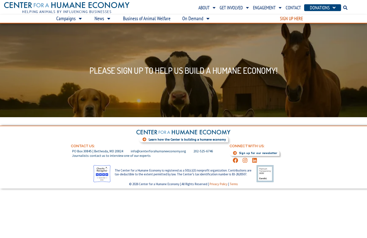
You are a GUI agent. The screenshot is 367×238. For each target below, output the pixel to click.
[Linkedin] (254, 160)
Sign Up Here (291, 19)
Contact (293, 8)
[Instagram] (245, 160)
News (99, 18)
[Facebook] (235, 160)
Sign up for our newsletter (258, 153)
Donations (320, 8)
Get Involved (231, 8)
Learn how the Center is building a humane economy (187, 139)
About (204, 8)
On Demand (192, 18)
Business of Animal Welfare (147, 18)
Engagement (264, 8)
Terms (234, 184)
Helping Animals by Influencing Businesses (67, 11)
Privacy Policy (218, 184)
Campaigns (66, 18)
